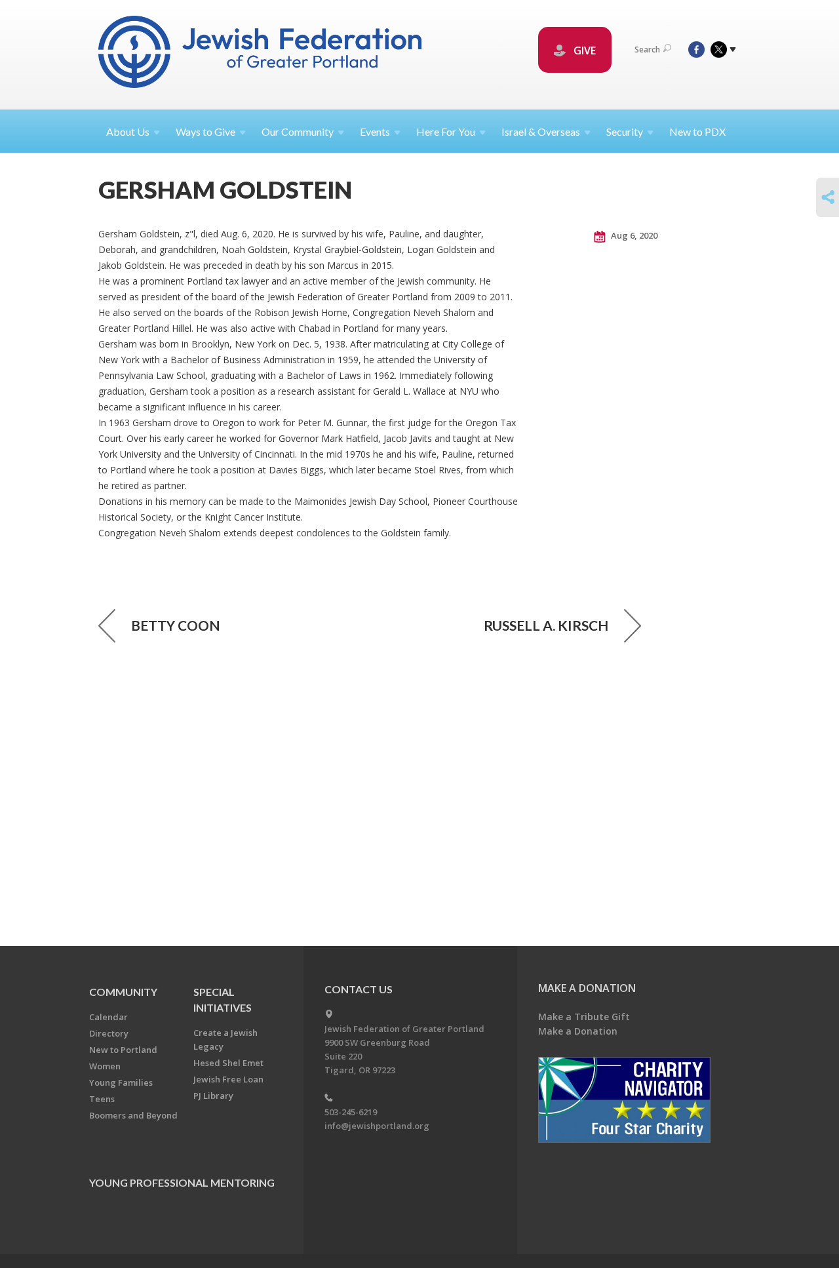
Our (298, 131)
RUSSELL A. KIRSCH (546, 625)
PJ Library (213, 1095)
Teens (102, 1099)
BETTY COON (175, 625)
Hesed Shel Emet (228, 1063)
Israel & (540, 131)
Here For (445, 131)
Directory (108, 1033)
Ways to (205, 131)
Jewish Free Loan (228, 1079)
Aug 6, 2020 (633, 235)
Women (105, 1066)
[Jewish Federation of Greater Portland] (261, 54)
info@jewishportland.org (376, 1126)
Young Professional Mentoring (182, 1182)
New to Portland (123, 1050)
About (127, 131)
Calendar (108, 1017)
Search (647, 49)
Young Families (121, 1082)
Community (123, 991)
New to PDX (697, 131)
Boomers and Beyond (133, 1115)
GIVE (583, 50)
